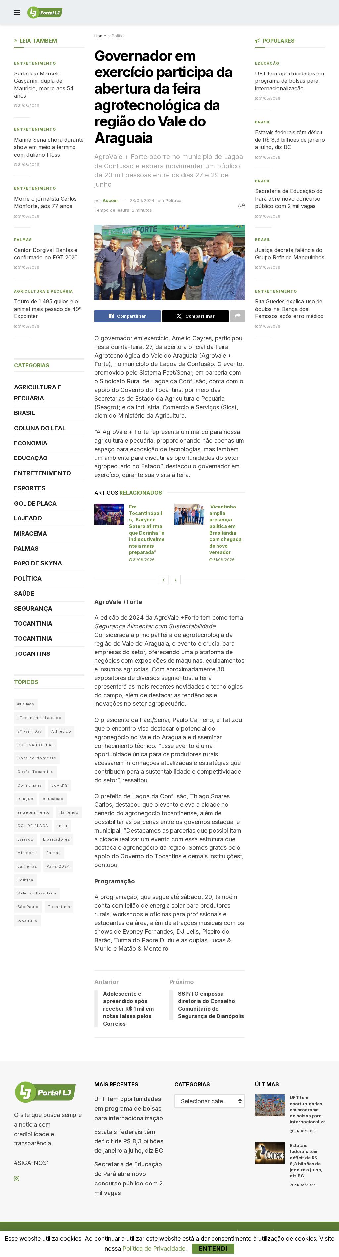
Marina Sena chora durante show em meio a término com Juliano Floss (49, 147)
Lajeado (28, 518)
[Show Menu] (17, 12)
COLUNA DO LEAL (40, 428)
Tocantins (32, 653)
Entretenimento (35, 63)
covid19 (59, 785)
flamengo (69, 812)
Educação (31, 458)
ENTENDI (213, 1248)
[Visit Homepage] (45, 12)
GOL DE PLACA (35, 503)
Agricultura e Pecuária (43, 291)
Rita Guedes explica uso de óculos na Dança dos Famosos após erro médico (289, 308)
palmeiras (27, 866)
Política (119, 35)
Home (100, 35)
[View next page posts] (176, 579)
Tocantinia (33, 623)
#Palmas (25, 704)
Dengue (25, 799)
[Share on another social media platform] (237, 316)
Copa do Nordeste (36, 758)
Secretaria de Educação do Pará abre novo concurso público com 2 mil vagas (289, 198)
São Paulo (28, 906)
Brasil (24, 413)
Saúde (24, 593)
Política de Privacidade (153, 1248)
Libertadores (56, 839)
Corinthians (29, 785)
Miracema (30, 533)
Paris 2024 (58, 866)
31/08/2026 (143, 559)
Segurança (33, 608)
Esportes (30, 488)
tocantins (27, 920)
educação (53, 799)
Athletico (61, 731)
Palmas (23, 239)
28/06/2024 (142, 200)
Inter (63, 825)
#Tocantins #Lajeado (39, 717)
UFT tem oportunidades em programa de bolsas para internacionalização (289, 81)
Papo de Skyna (38, 563)
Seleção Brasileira (36, 893)
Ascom (110, 200)
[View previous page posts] (164, 579)
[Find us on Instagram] (16, 1179)
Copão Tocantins (35, 771)
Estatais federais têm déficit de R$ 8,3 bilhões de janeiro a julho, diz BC (290, 140)
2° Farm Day (29, 731)
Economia (30, 443)
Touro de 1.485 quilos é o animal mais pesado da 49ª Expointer (47, 308)
